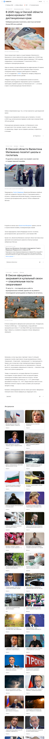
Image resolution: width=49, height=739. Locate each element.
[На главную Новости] (8, 1)
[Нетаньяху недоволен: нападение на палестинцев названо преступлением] (34, 725)
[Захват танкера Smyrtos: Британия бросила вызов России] (14, 460)
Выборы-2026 (10, 5)
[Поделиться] (40, 262)
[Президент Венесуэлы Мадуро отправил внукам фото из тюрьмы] (34, 542)
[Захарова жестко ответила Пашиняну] (34, 419)
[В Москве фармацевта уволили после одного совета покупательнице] (14, 521)
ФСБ (19, 73)
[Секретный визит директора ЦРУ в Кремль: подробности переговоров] (14, 725)
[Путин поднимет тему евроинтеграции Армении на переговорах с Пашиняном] (34, 623)
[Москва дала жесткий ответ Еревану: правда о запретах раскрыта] (14, 419)
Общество (27, 8)
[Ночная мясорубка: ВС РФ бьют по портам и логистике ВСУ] (14, 562)
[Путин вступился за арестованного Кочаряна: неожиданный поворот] (14, 705)
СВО (26, 5)
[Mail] (4, 1)
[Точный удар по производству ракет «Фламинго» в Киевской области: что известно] (34, 705)
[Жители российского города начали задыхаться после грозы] (14, 684)
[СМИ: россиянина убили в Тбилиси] (34, 440)
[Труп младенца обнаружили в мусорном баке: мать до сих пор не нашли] (34, 582)
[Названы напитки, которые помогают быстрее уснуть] (34, 562)
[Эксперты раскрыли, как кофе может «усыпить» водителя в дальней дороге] (34, 603)
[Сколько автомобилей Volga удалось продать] (14, 603)
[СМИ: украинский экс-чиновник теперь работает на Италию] (34, 644)
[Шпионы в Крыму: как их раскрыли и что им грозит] (14, 501)
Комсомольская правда (19, 8)
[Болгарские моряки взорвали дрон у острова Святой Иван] (14, 480)
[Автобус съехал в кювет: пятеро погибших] (34, 480)
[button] (24, 38)
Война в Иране (19, 5)
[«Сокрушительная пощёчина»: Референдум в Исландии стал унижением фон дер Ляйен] (34, 501)
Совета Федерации (18, 192)
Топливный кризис (34, 5)
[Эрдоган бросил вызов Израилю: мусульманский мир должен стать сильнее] (34, 521)
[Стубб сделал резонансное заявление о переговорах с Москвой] (14, 644)
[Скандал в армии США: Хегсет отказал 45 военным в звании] (14, 582)
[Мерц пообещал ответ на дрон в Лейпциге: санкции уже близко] (34, 684)
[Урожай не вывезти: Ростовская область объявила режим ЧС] (34, 460)
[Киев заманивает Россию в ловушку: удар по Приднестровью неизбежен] (14, 440)
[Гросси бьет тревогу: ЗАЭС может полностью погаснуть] (14, 664)
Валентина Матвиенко (25, 225)
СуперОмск (15, 272)
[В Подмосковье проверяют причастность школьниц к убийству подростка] (34, 664)
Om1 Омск (16, 146)
